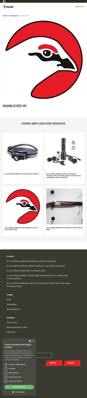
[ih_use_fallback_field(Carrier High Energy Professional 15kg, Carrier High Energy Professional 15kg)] (38, 284)
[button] (19, 392)
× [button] (33, 341)
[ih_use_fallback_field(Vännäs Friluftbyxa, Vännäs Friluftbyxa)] (31, 261)
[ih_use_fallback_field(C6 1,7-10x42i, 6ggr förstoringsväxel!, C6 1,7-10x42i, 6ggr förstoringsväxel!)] (37, 277)
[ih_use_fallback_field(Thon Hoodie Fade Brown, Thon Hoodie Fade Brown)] (36, 266)
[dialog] (19, 367)
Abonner (53, 363)
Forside (5, 16)
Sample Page (12, 305)
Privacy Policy (12, 323)
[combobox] (30, 341)
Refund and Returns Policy (17, 327)
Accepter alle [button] (19, 387)
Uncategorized (13, 16)
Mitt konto (11, 332)
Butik (9, 300)
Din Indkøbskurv (13, 309)
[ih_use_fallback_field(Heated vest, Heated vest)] (26, 271)
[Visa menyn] (4, 1)
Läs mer (16, 360)
